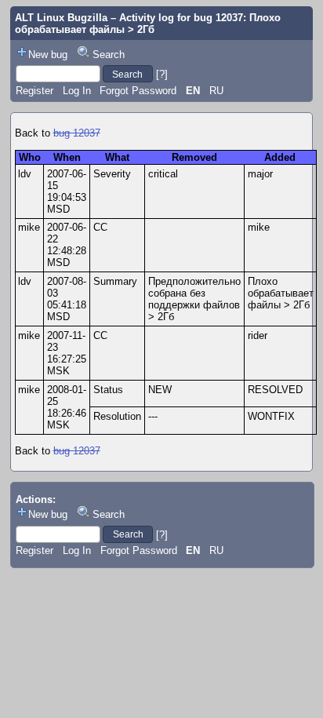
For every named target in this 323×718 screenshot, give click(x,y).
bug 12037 (76, 133)
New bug (47, 54)
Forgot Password (138, 91)
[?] (162, 74)
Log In (77, 91)
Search (109, 54)
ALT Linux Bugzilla (61, 18)
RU (216, 91)
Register (34, 91)
